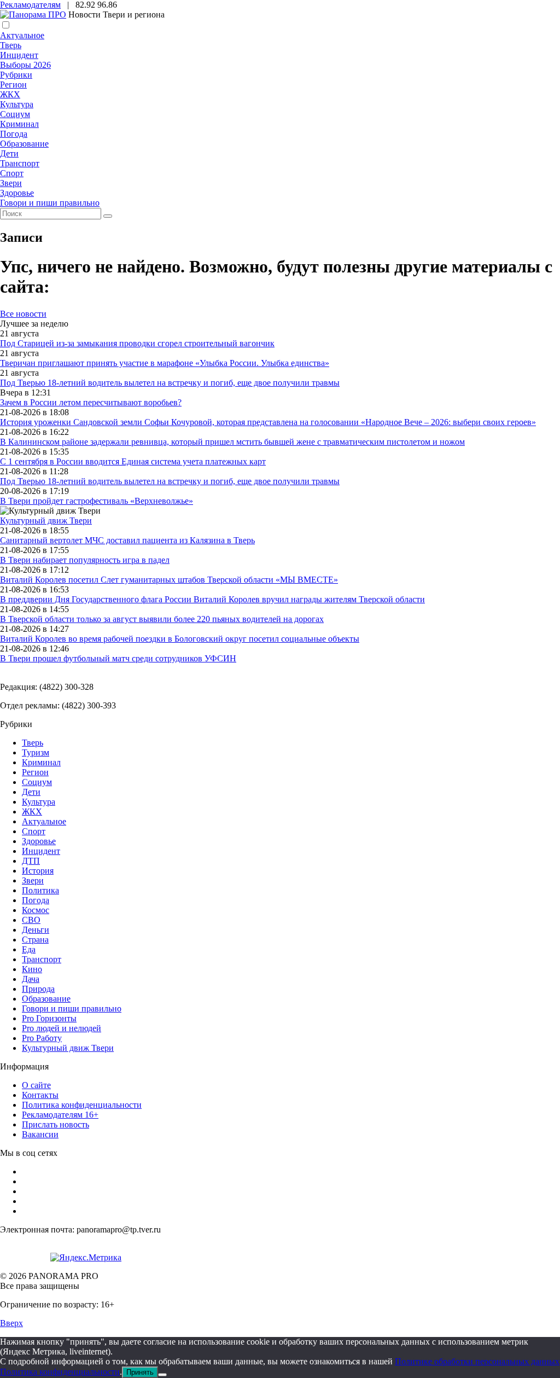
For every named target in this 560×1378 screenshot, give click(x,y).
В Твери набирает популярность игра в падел (85, 560)
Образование (24, 143)
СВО (31, 920)
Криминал (19, 124)
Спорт (12, 173)
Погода (13, 133)
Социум (15, 114)
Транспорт (19, 163)
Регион (13, 84)
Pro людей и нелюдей (61, 1028)
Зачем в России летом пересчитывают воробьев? (91, 402)
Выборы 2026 (25, 64)
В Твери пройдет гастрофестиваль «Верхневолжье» (96, 500)
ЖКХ (10, 94)
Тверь (10, 45)
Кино (32, 969)
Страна (35, 939)
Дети (9, 153)
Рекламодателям (30, 4)
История (38, 870)
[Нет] (162, 1374)
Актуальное (22, 35)
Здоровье (17, 192)
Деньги (35, 929)
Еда (29, 949)
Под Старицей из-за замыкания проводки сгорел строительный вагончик (137, 343)
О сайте (36, 1085)
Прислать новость (55, 1124)
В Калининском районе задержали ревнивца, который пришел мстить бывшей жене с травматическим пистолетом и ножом (232, 441)
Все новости (23, 313)
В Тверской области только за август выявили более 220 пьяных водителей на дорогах (162, 619)
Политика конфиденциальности (82, 1104)
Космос (35, 910)
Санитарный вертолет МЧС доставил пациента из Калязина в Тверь (127, 540)
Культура (16, 104)
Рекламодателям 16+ (60, 1114)
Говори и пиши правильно (50, 202)
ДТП (31, 860)
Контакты (40, 1095)
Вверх (11, 1323)
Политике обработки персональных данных (477, 1361)
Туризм (35, 752)
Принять (140, 1372)
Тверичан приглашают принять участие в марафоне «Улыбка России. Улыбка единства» (164, 363)
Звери (11, 183)
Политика (40, 890)
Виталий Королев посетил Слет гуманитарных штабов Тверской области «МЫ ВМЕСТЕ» (169, 579)
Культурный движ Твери (68, 1048)
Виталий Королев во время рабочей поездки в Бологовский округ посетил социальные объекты (179, 638)
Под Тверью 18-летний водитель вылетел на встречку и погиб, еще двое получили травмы (170, 382)
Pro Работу (42, 1038)
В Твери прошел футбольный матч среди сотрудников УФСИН (118, 658)
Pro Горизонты (49, 1018)
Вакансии (40, 1134)
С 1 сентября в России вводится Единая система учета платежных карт (133, 461)
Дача (30, 979)
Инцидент (19, 55)
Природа (38, 988)
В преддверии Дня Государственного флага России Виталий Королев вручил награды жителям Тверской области (212, 599)
